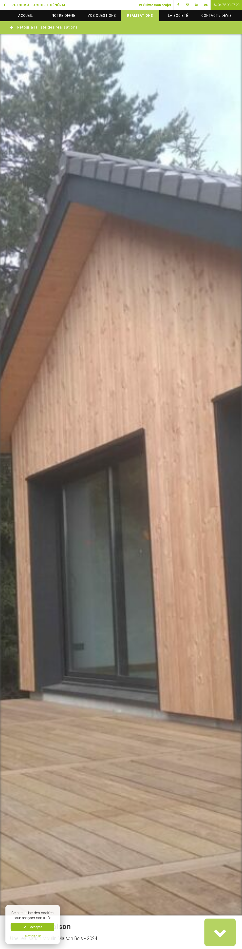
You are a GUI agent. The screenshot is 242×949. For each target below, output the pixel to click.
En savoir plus (32, 936)
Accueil (25, 15)
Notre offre (63, 15)
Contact (216, 15)
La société (178, 15)
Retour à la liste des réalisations (47, 27)
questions (102, 15)
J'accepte (34, 927)
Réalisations (140, 15)
